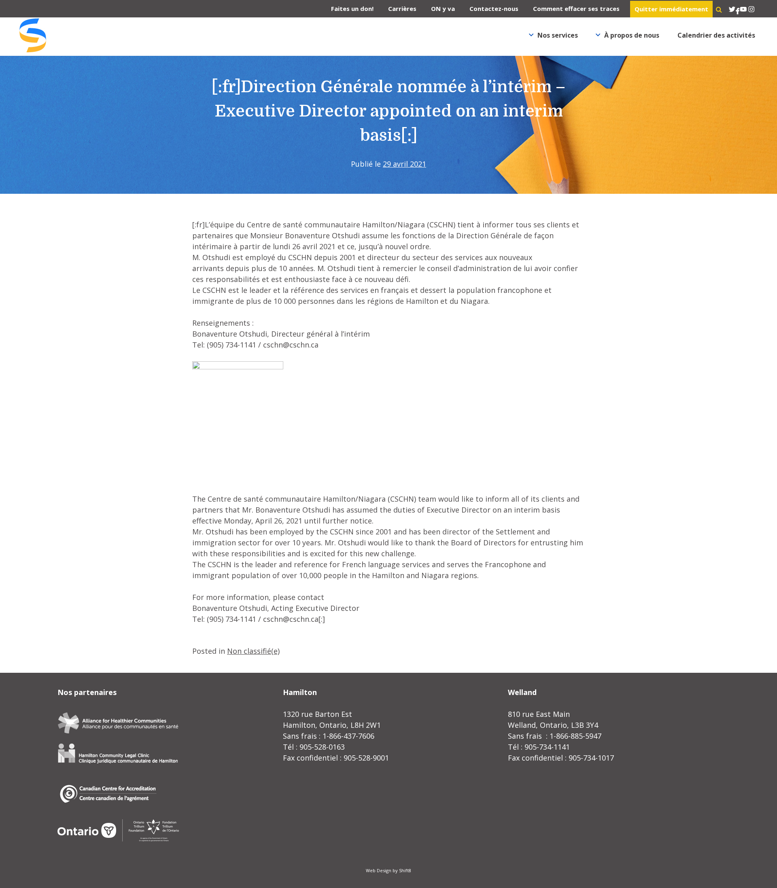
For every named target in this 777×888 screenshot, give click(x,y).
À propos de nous (631, 35)
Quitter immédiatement (671, 9)
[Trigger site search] (719, 9)
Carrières (402, 8)
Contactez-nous (493, 8)
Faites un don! (352, 8)
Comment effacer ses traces (576, 8)
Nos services (557, 35)
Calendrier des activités (716, 35)
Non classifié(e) (253, 651)
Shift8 (405, 870)
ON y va (443, 8)
